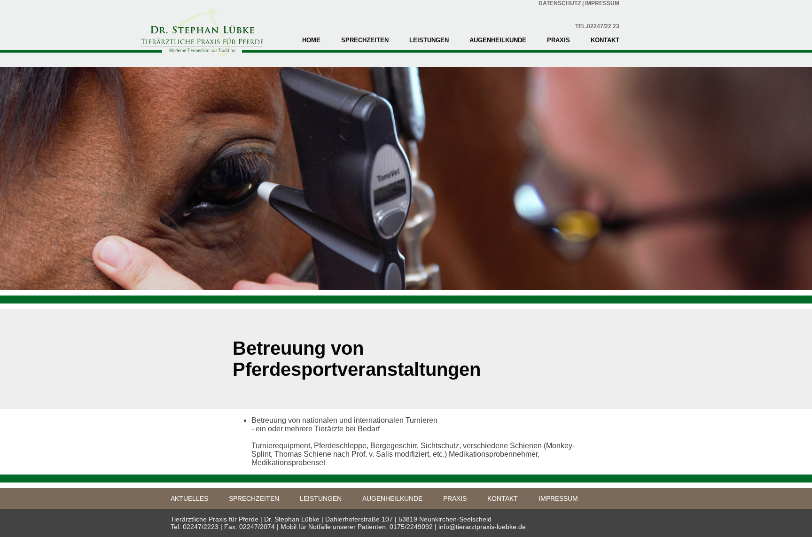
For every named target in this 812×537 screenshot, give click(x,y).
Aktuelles (189, 498)
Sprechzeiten (365, 40)
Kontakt (605, 40)
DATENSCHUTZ (560, 3)
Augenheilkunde (497, 40)
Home (311, 40)
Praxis (558, 40)
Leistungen (429, 40)
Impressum (558, 498)
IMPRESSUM (602, 3)
